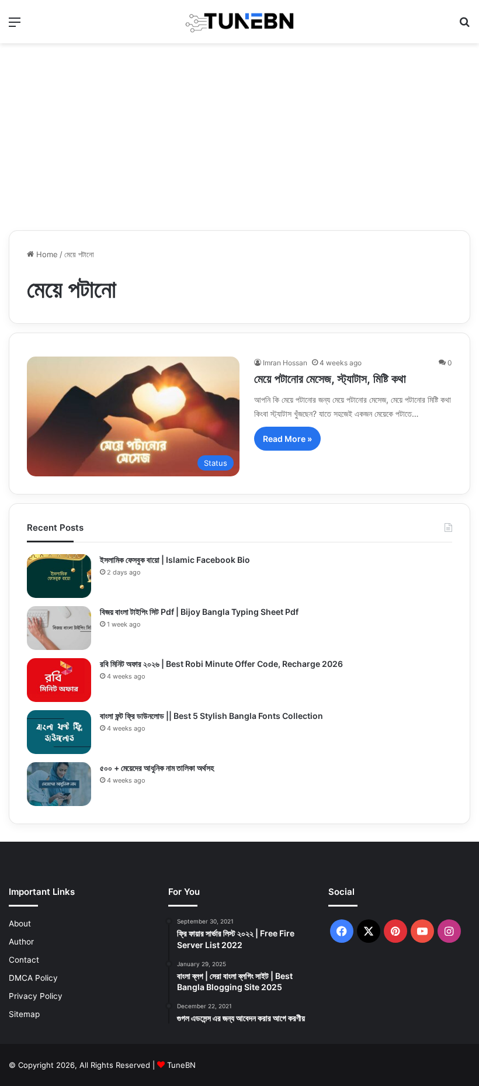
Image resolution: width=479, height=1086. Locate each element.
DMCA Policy (33, 978)
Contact (24, 959)
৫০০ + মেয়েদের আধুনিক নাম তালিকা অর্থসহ (157, 768)
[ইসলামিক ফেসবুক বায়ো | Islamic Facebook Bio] (59, 576)
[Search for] (464, 26)
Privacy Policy (36, 996)
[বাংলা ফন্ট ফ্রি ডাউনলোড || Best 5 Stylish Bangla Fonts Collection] (59, 732)
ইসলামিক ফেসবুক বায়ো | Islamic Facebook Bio (175, 560)
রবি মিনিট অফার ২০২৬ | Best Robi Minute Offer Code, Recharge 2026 (221, 664)
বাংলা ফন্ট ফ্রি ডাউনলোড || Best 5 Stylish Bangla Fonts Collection (211, 716)
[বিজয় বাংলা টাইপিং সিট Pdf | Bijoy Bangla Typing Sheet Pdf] (59, 628)
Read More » (287, 439)
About (20, 923)
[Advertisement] (239, 137)
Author (21, 941)
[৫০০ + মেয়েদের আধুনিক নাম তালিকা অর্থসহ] (59, 784)
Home (46, 254)
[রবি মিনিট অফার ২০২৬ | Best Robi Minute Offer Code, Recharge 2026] (59, 680)
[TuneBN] (239, 21)
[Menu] (14, 26)
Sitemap (24, 1014)
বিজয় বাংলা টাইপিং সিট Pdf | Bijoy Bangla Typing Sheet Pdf (199, 612)
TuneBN (181, 1065)
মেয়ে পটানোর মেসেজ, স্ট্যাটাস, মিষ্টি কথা (330, 379)
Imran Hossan (285, 362)
